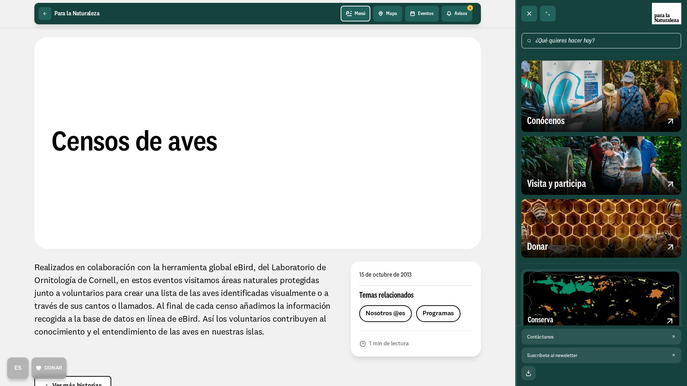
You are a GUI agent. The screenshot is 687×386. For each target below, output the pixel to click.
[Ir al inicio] (666, 13)
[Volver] (45, 13)
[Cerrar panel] (529, 13)
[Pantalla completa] (548, 13)
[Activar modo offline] (528, 373)
